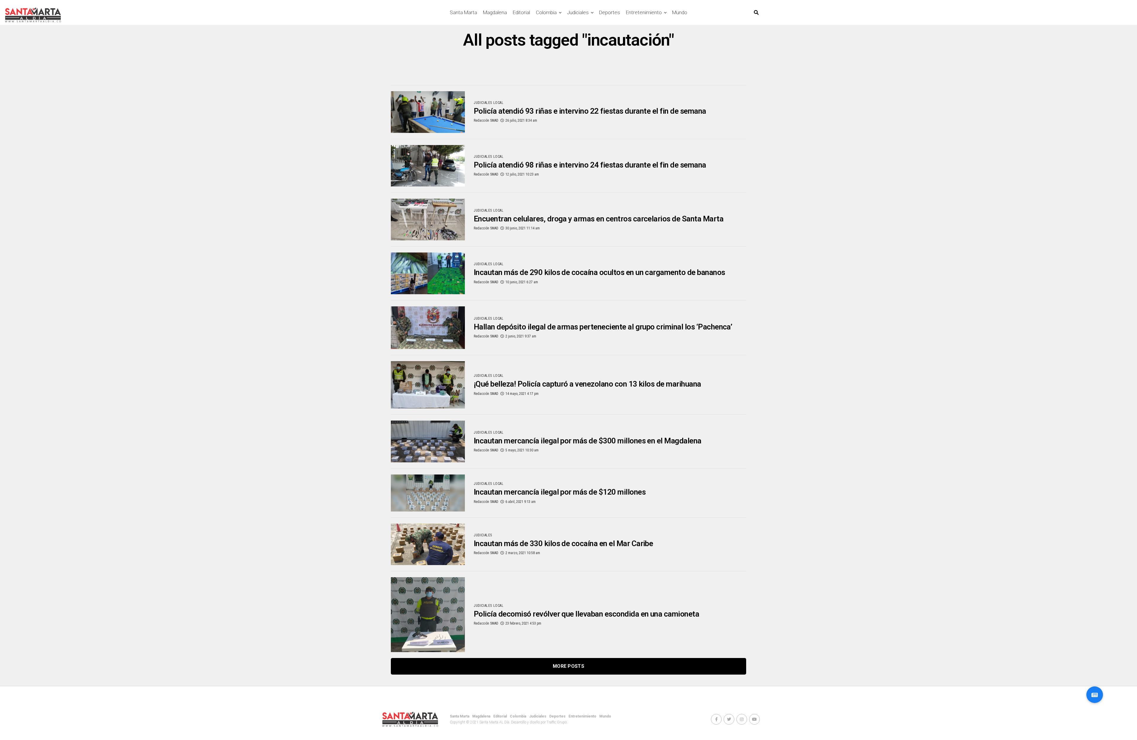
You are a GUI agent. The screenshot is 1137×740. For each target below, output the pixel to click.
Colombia (546, 12)
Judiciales (578, 12)
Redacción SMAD (486, 120)
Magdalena (495, 12)
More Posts (568, 666)
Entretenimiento (644, 12)
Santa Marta (463, 12)
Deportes (609, 12)
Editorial (521, 12)
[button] (1094, 694)
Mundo (679, 12)
